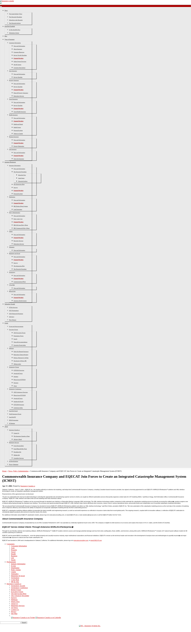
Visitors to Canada (18, 133)
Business (14, 556)
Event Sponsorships (19, 445)
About (6, 426)
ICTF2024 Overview (19, 370)
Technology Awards (10, 304)
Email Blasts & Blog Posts (20, 448)
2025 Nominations (14, 310)
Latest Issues (21, 178)
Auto (13, 548)
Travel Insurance (13, 99)
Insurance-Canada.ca (14, 430)
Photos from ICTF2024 (20, 379)
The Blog (18, 594)
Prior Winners (12, 319)
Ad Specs (14, 608)
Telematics (11, 247)
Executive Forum (13, 329)
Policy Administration (14, 212)
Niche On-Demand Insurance (21, 351)
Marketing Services (14, 442)
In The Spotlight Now (14, 29)
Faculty (15, 339)
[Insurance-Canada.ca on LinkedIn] (48, 618)
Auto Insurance (13, 71)
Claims (10, 231)
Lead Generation (18, 209)
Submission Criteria (14, 32)
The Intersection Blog (19, 184)
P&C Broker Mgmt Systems (21, 206)
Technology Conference (15, 389)
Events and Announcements (16, 326)
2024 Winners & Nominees (16, 313)
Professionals (11, 562)
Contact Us (16, 433)
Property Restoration (19, 146)
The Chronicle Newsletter (15, 17)
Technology (12, 272)
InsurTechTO (12, 417)
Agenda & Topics (18, 373)
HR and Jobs (12, 291)
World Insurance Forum (15, 414)
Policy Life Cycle (18, 219)
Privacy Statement (13, 464)
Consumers (10, 544)
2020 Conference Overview (21, 392)
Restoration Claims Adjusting (21, 354)
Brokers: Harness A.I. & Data (21, 357)
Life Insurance (12, 149)
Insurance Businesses (10, 162)
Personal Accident (18, 130)
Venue (15, 385)
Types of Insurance (9, 39)
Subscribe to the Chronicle (16, 20)
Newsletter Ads (17, 452)
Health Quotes (17, 127)
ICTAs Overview (13, 307)
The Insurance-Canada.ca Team (22, 436)
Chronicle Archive (22, 181)
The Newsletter (20, 596)
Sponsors (16, 382)
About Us (14, 604)
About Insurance (18, 49)
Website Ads (17, 455)
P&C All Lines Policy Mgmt (21, 225)
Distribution (12, 197)
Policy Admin (16, 570)
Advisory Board (18, 439)
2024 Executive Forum (19, 332)
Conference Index (18, 407)
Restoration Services (19, 96)
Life (12, 558)
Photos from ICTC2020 (20, 395)
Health (13, 554)
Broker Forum (16, 590)
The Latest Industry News (15, 13)
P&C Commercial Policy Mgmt (22, 228)
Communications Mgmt (20, 281)
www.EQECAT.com (96, 540)
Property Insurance (14, 80)
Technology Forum (14, 367)
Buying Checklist (18, 77)
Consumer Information (15, 42)
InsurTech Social (13, 411)
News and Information (19, 46)
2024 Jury (11, 316)
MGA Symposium (13, 420)
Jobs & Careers (17, 64)
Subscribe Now (22, 175)
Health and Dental (18, 124)
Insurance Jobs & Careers (20, 300)
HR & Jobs (15, 582)
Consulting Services (19, 458)
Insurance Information (15, 165)
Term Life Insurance (19, 158)
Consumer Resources (19, 52)
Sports (13, 560)
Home (4, 471)
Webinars (11, 348)
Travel (13, 552)
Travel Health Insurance (20, 111)
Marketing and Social (14, 253)
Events (6, 323)
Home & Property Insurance (21, 93)
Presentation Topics (18, 336)
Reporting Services (18, 240)
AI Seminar (12, 423)
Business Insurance (14, 136)
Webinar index (17, 364)
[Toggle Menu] (1, 6)
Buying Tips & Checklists (20, 55)
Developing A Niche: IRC (20, 360)
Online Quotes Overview (20, 61)
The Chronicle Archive (15, 23)
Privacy (13, 612)
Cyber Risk (12, 285)
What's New (15, 602)
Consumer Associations (19, 67)
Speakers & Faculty (19, 401)
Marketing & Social (18, 576)
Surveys (16, 187)
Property (14, 550)
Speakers (16, 376)
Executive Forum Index (20, 345)
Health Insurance (13, 115)
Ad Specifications (13, 461)
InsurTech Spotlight (10, 26)
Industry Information (18, 564)
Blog (6, 36)
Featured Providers (18, 58)
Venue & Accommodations (20, 342)
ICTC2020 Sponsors (19, 404)
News (6, 10)
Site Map (14, 614)
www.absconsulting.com (81, 540)
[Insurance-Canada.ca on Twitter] (23, 618)
